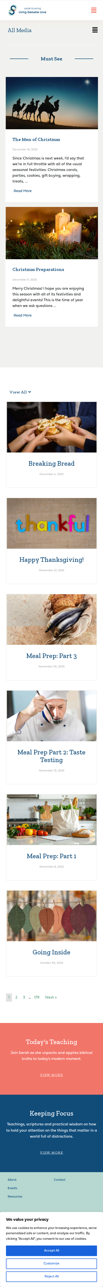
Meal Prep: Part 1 (51, 856)
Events (12, 1188)
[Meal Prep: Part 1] (51, 820)
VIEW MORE (51, 1075)
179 (37, 997)
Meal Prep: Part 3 (51, 656)
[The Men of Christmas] (51, 103)
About (12, 1179)
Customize (51, 1263)
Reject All (52, 1276)
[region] (51, 1249)
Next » (51, 997)
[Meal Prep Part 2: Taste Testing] (51, 716)
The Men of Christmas (36, 139)
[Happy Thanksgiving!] (51, 523)
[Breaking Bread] (51, 427)
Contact (59, 1179)
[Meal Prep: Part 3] (51, 620)
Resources (15, 1196)
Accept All (51, 1250)
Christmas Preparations (38, 269)
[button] (75, 31)
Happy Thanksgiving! (51, 560)
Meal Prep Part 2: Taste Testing (51, 756)
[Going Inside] (51, 916)
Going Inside (51, 952)
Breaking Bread (52, 463)
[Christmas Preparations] (51, 233)
